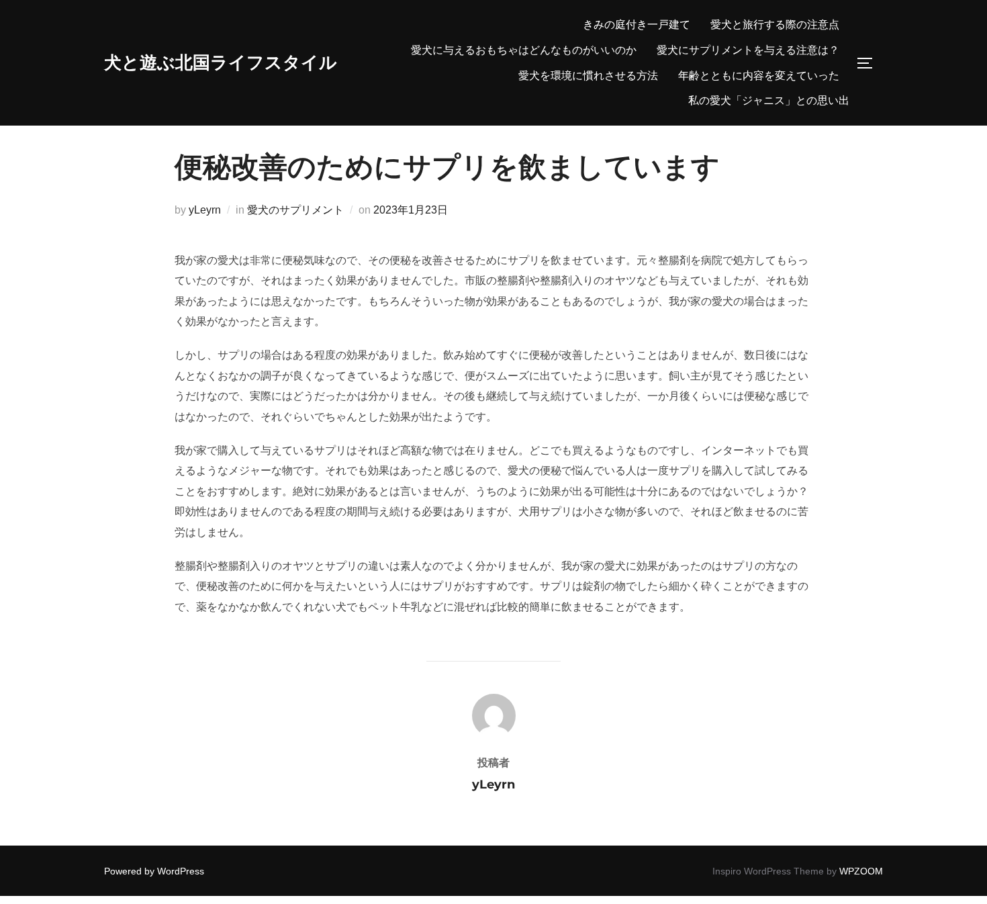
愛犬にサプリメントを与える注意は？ (748, 50)
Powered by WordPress (154, 871)
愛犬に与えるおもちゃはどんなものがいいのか (524, 50)
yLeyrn (205, 210)
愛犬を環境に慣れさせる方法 (588, 75)
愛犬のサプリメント (295, 210)
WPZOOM (861, 871)
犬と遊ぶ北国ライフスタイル (220, 62)
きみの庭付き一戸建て (636, 24)
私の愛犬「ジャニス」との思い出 (768, 100)
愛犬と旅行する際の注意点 (774, 24)
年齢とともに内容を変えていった (758, 75)
